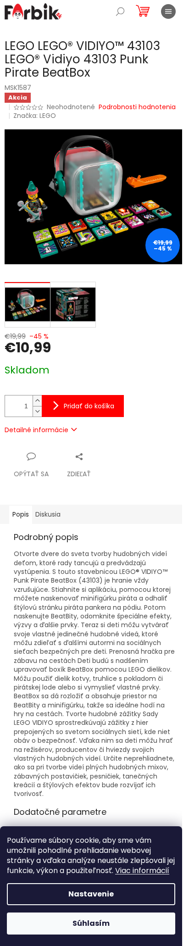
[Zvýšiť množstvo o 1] (37, 400)
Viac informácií (142, 870)
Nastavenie (91, 894)
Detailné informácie (36, 429)
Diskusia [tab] (48, 514)
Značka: (34, 115)
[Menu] (168, 11)
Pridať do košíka (89, 406)
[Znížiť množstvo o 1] (37, 411)
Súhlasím (91, 923)
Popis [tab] (20, 514)
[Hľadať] (120, 11)
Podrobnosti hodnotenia (137, 107)
